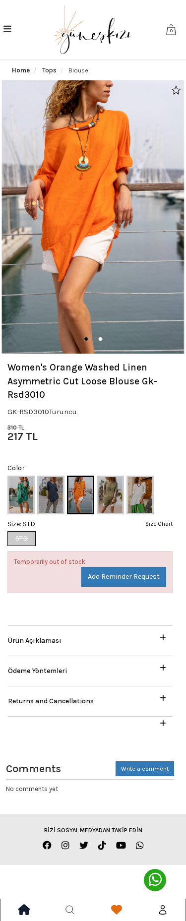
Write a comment (145, 768)
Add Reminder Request (124, 576)
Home (21, 70)
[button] (86, 339)
